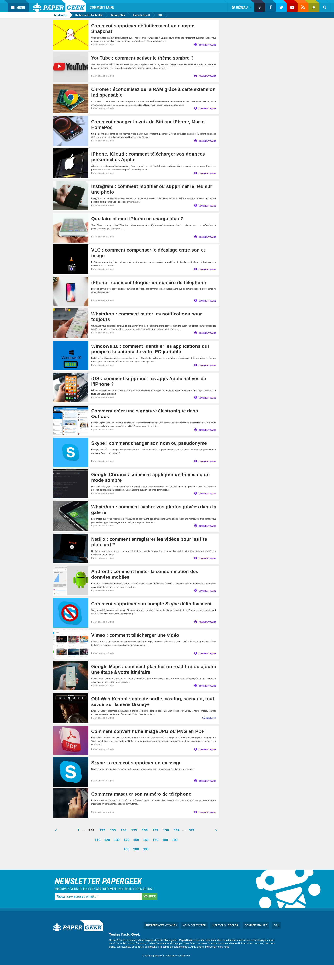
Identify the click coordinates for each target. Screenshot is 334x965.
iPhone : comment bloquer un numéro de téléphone (148, 282)
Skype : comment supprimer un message (136, 762)
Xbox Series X (141, 15)
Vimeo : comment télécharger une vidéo (135, 635)
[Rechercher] (324, 7)
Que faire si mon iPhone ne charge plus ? (137, 218)
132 (103, 831)
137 (156, 831)
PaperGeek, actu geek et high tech (59, 6)
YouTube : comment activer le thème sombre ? (142, 58)
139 (177, 831)
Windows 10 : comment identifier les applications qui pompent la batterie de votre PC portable (150, 349)
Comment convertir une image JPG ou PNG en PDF (147, 731)
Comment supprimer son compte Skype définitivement (151, 603)
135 (135, 831)
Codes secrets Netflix (89, 15)
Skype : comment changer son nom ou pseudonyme (149, 443)
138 (167, 831)
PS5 (160, 15)
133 (114, 831)
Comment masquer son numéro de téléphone (141, 794)
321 (193, 831)
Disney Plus (117, 15)
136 (146, 831)
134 (124, 831)
